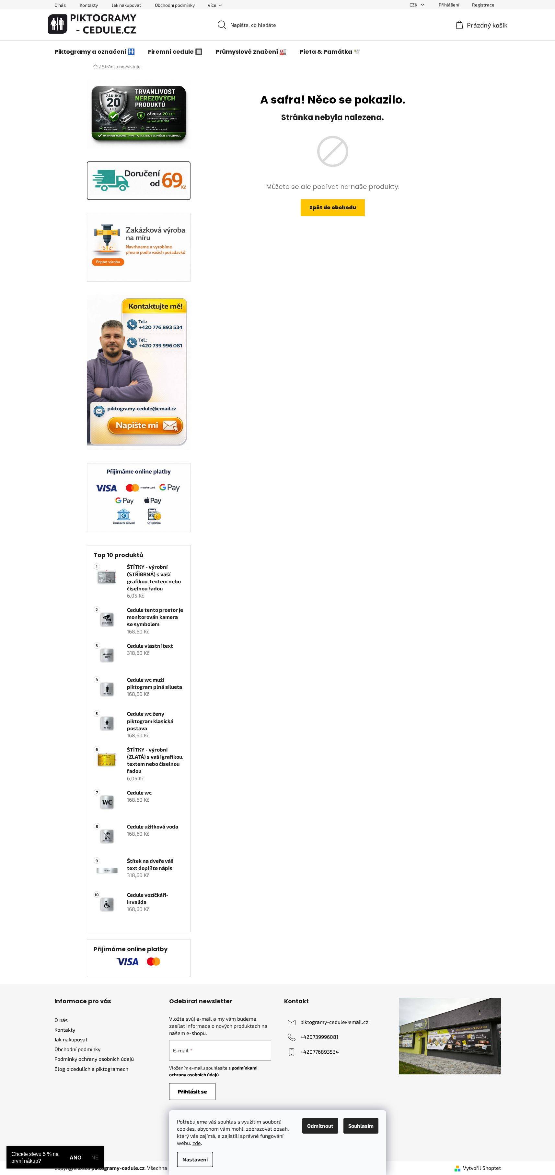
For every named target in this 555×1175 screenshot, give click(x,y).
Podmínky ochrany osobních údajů (94, 1059)
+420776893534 (319, 1052)
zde (196, 1143)
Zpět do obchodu (332, 207)
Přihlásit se (192, 1091)
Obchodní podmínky (175, 5)
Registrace (483, 4)
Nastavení (195, 1159)
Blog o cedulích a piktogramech (91, 1069)
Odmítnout (320, 1126)
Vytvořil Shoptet (482, 1168)
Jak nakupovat (126, 5)
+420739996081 (319, 1037)
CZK (414, 4)
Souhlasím (361, 1126)
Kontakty (89, 5)
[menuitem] (94, 52)
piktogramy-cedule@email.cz (334, 1022)
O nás (60, 5)
